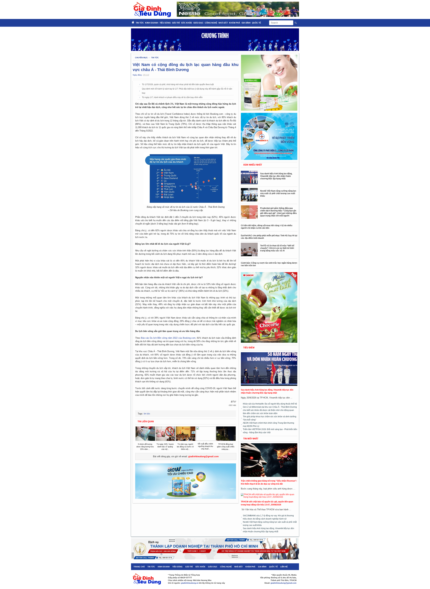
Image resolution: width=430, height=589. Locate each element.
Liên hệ (284, 567)
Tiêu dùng (165, 23)
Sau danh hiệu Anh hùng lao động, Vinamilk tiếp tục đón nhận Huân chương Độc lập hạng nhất (276, 176)
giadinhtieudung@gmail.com (203, 456)
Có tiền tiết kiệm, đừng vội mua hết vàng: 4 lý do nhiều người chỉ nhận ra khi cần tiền (266, 226)
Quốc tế (256, 23)
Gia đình (246, 23)
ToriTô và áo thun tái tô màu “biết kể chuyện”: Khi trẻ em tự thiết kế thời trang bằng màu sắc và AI (277, 248)
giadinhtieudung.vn (190, 583)
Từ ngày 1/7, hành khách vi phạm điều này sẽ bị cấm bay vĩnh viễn (172, 97)
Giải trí (176, 23)
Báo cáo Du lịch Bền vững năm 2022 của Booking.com (168, 338)
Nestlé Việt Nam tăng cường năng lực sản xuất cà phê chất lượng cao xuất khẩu (278, 193)
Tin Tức (140, 23)
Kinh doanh (151, 23)
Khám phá (234, 23)
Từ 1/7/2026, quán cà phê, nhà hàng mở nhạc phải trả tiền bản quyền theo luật (178, 84)
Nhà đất (223, 23)
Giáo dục (198, 23)
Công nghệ (211, 23)
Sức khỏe (186, 23)
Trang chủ (139, 567)
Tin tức (151, 567)
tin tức (155, 58)
